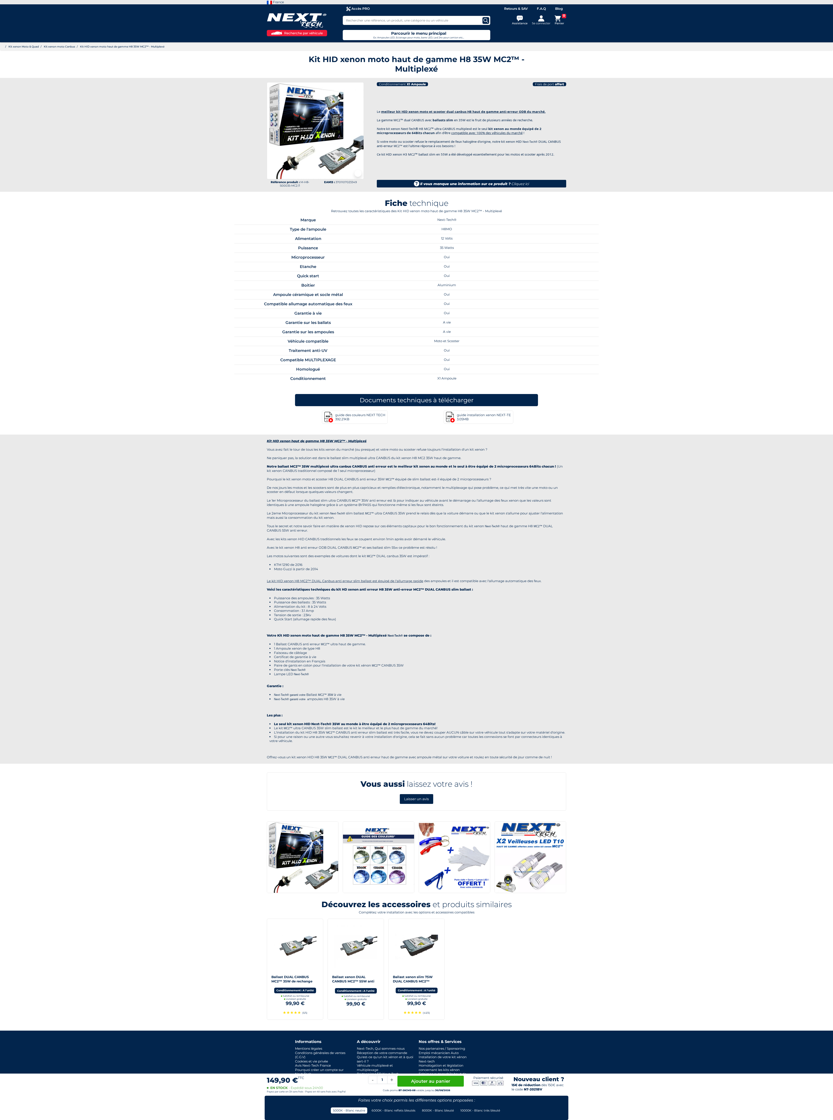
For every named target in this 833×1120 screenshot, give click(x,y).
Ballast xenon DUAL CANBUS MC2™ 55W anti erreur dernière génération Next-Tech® (354, 983)
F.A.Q (541, 9)
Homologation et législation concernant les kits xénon (441, 1067)
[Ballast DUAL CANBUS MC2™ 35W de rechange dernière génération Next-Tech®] (295, 946)
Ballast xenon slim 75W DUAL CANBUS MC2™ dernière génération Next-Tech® (414, 983)
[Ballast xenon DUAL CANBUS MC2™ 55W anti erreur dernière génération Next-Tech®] (355, 946)
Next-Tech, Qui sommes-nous (381, 1048)
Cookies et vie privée (311, 1061)
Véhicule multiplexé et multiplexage (375, 1067)
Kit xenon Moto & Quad (23, 46)
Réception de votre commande (382, 1053)
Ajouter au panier (430, 1081)
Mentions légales (308, 1048)
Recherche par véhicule (303, 33)
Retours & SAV (516, 9)
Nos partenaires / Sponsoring (442, 1048)
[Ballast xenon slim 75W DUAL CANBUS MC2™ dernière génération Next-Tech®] (416, 946)
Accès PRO (360, 9)
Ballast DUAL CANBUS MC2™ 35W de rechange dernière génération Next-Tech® (293, 983)
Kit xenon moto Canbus (59, 46)
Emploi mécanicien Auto (439, 1053)
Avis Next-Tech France (313, 1065)
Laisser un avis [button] (416, 799)
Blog (559, 9)
